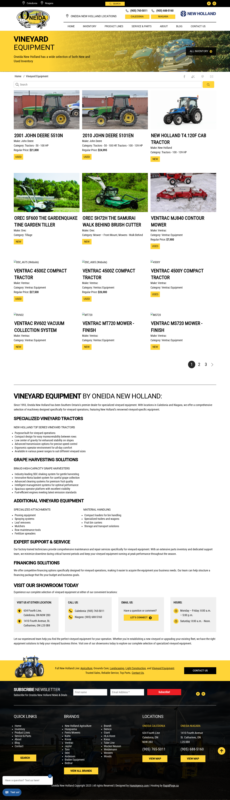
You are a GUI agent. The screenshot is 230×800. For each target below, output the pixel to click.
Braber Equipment (74, 759)
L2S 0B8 (185, 742)
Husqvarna (71, 729)
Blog (179, 26)
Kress (107, 739)
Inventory (89, 26)
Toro (67, 749)
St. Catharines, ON (191, 737)
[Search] (208, 84)
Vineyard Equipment (163, 668)
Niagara (163, 16)
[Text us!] (12, 793)
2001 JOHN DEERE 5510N (38, 135)
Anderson (70, 756)
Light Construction (135, 668)
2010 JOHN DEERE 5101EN (108, 135)
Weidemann (110, 749)
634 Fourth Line (151, 732)
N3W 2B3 (147, 742)
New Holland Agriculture (78, 725)
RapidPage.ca (171, 785)
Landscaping (117, 668)
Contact (19, 746)
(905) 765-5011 (154, 749)
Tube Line (109, 742)
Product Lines (114, 26)
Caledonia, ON (150, 737)
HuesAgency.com (139, 785)
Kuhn (68, 736)
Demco (108, 729)
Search (116, 4)
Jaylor (68, 746)
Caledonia (137, 16)
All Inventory (199, 51)
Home (71, 26)
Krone (68, 739)
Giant (107, 732)
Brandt (107, 725)
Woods (108, 756)
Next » (212, 364)
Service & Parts (142, 26)
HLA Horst (109, 736)
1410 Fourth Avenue (192, 732)
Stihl (67, 752)
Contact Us (198, 26)
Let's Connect (139, 617)
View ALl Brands (81, 770)
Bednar (69, 763)
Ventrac (69, 742)
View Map (155, 758)
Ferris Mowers (72, 732)
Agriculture (86, 668)
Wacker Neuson (112, 746)
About (164, 26)
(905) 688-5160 (192, 749)
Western (108, 752)
